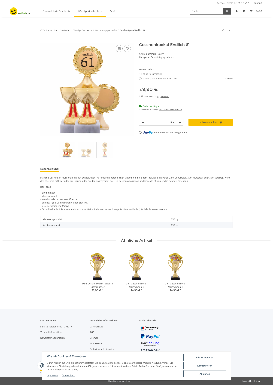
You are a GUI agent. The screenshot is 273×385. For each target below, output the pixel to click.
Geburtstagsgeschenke (163, 57)
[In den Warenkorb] (42, 41)
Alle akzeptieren (204, 357)
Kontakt (258, 2)
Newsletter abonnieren (52, 337)
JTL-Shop (256, 381)
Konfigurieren (204, 365)
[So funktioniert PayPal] (150, 335)
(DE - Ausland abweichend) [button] (170, 109)
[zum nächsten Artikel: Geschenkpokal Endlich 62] (229, 30)
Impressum (52, 375)
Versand (165, 96)
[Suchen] (227, 11)
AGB (92, 332)
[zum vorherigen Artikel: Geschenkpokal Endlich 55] (223, 30)
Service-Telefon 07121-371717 (233, 2)
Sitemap (94, 337)
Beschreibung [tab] (49, 168)
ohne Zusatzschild (152, 73)
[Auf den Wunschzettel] (127, 48)
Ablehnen (205, 374)
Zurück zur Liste (49, 30)
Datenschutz (68, 375)
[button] (236, 11)
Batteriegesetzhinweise (102, 349)
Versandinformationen (52, 332)
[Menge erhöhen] (179, 122)
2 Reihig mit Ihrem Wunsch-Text (188, 78)
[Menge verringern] (142, 122)
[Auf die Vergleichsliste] (119, 48)
